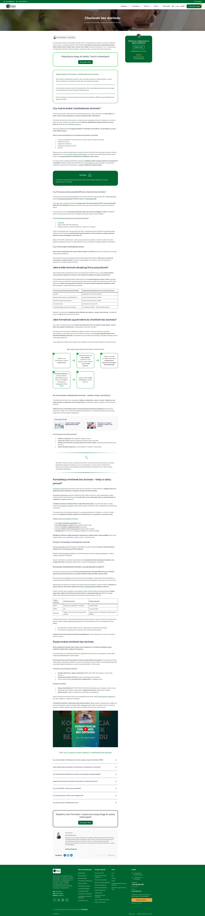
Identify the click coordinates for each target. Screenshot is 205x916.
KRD (100, 196)
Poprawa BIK (166, 6)
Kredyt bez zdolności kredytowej (100, 896)
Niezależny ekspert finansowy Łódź (119, 888)
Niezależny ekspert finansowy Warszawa (119, 884)
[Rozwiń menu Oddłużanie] (129, 6)
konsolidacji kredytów (69, 553)
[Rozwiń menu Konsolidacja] (140, 6)
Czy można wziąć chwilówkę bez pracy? (65, 803)
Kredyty (156, 6)
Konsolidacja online (83, 900)
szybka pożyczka (85, 705)
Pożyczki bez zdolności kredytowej (100, 876)
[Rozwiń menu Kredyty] (159, 6)
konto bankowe (89, 163)
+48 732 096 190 (22, 1)
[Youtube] (63, 900)
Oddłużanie (124, 6)
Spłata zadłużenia (82, 878)
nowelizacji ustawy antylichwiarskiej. (76, 154)
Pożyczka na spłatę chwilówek (102, 882)
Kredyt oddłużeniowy (100, 890)
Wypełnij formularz (141, 900)
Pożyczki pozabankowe (100, 885)
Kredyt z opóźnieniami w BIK (102, 899)
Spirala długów (81, 873)
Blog (173, 6)
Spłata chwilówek (82, 883)
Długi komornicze (82, 875)
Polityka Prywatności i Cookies (144, 914)
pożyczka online (90, 586)
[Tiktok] (67, 900)
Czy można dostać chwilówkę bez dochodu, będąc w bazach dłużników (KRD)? (78, 760)
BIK (85, 88)
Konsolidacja (135, 6)
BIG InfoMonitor (111, 196)
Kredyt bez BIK (98, 893)
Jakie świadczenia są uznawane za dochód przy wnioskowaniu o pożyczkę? (77, 767)
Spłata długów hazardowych (85, 881)
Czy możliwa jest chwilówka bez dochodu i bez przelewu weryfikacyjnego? (77, 774)
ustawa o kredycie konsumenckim (73, 621)
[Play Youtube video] (85, 729)
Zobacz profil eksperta (71, 849)
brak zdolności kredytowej (106, 696)
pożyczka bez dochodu (65, 199)
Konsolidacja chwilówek (60, 488)
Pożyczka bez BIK (99, 873)
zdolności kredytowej (75, 124)
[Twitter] (68, 855)
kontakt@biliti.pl (10, 1)
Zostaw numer (139, 47)
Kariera (113, 881)
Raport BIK (61, 222)
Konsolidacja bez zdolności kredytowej (85, 897)
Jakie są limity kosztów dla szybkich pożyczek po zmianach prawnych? (75, 781)
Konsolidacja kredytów (83, 888)
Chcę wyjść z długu (194, 5)
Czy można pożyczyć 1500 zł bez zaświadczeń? (68, 795)
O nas (177, 6)
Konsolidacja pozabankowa (60, 495)
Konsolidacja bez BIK (83, 891)
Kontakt (182, 6)
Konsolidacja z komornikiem (85, 893)
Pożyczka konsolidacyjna (60, 547)
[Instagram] (58, 900)
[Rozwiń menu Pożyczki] (150, 6)
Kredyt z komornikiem (100, 902)
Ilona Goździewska (70, 835)
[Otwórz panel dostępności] (201, 912)
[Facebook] (65, 855)
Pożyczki (146, 6)
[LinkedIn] (71, 855)
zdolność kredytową (101, 553)
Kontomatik (59, 384)
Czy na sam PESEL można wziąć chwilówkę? (67, 788)
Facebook (199, 1)
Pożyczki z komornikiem (101, 880)
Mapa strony (132, 914)
